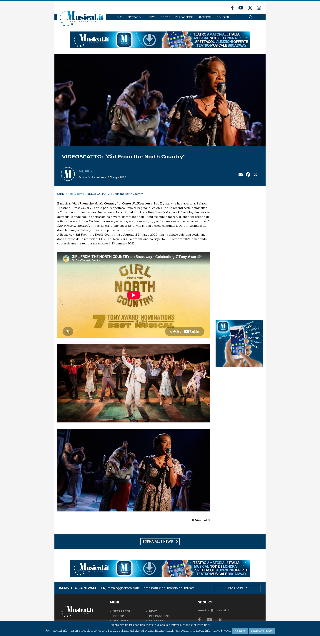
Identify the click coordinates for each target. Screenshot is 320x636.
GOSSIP (118, 616)
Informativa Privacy (262, 631)
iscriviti (236, 588)
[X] (255, 175)
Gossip (165, 17)
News (151, 17)
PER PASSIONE (159, 616)
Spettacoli (135, 17)
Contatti (223, 17)
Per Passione (184, 17)
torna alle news (158, 541)
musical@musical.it (213, 610)
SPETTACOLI (122, 611)
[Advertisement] (239, 256)
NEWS (153, 611)
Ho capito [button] (240, 631)
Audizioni (205, 17)
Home (118, 17)
